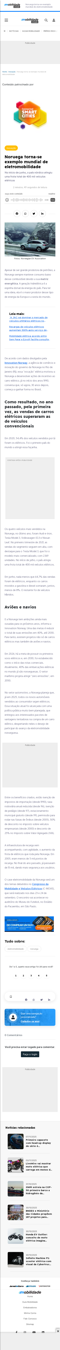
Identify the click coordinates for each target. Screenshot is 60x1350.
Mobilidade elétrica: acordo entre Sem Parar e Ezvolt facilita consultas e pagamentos (29, 338)
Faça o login (30, 1054)
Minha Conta (30, 1313)
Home (4, 71)
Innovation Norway (16, 362)
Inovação (11, 71)
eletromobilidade (16, 949)
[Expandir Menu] (6, 20)
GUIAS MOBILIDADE (31, 31)
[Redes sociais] (17, 1332)
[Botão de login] (54, 20)
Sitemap (30, 1324)
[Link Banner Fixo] (30, 924)
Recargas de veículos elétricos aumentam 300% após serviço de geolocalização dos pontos (28, 328)
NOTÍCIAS (13, 31)
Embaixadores (30, 1307)
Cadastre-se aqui (30, 1021)
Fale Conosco (30, 1318)
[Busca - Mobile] (46, 20)
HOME (3, 31)
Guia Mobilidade (30, 1302)
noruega (34, 949)
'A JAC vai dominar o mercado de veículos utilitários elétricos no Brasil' (28, 319)
